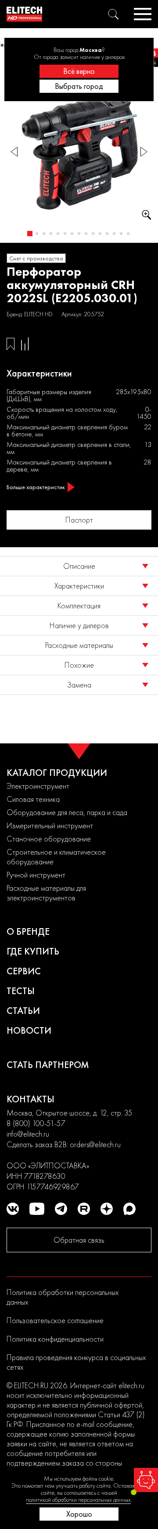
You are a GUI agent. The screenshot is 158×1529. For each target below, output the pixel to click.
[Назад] (14, 152)
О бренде (28, 931)
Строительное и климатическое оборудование (56, 857)
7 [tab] (72, 233)
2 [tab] (37, 233)
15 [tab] (128, 233)
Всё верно (79, 71)
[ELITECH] (24, 14)
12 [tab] (107, 233)
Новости (29, 1030)
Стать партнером (48, 1064)
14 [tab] (121, 233)
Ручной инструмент (36, 875)
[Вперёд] (143, 152)
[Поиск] (113, 14)
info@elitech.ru (28, 1134)
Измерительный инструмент (50, 825)
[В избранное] (10, 344)
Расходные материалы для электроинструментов (46, 893)
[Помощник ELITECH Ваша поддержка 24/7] (146, 1480)
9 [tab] (86, 233)
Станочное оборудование (49, 839)
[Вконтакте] (13, 1209)
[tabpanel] (79, 152)
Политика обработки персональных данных (62, 1297)
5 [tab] (58, 233)
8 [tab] (79, 233)
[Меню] (142, 14)
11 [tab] (100, 233)
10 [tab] (93, 233)
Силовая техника (33, 799)
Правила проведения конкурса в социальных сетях (76, 1362)
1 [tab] (29, 233)
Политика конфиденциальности (55, 1339)
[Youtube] (36, 1209)
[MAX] (129, 1209)
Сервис (24, 971)
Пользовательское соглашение (55, 1320)
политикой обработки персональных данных (78, 1499)
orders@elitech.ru (95, 1144)
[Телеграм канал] (61, 1209)
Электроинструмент (38, 786)
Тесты (21, 990)
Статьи (23, 1010)
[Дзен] (107, 1209)
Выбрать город (79, 86)
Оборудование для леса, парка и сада (67, 812)
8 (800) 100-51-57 (36, 1123)
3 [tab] (44, 233)
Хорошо (79, 1514)
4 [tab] (51, 233)
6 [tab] (65, 233)
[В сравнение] (25, 344)
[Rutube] (84, 1209)
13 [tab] (114, 233)
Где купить (33, 951)
